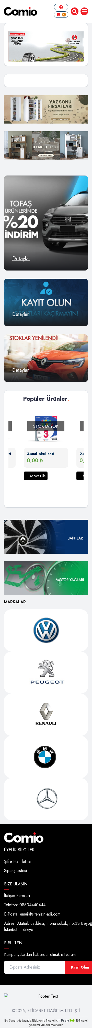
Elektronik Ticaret (43, 1020)
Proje (68, 1020)
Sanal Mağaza (18, 1020)
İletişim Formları (17, 896)
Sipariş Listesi (15, 871)
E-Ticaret (82, 1020)
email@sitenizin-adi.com (40, 914)
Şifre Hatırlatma (17, 861)
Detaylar (21, 258)
